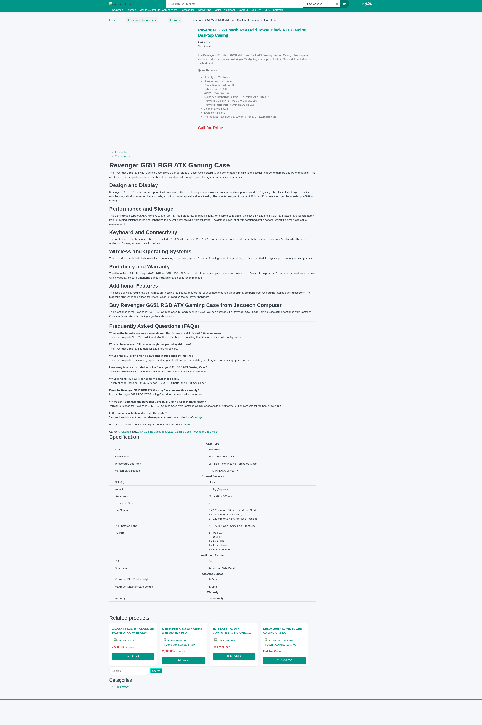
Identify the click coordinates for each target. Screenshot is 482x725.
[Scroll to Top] (241, 699)
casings (197, 417)
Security (256, 9)
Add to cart (133, 656)
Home (112, 19)
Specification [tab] (122, 156)
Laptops (131, 9)
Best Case (167, 431)
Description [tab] (121, 151)
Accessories (187, 9)
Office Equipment (225, 9)
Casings (175, 19)
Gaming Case (183, 431)
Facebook (184, 424)
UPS (267, 9)
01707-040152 (234, 656)
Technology (122, 686)
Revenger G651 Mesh (205, 431)
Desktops (117, 9)
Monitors (145, 9)
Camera (243, 9)
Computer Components (163, 9)
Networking (204, 9)
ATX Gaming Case (149, 431)
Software (278, 9)
